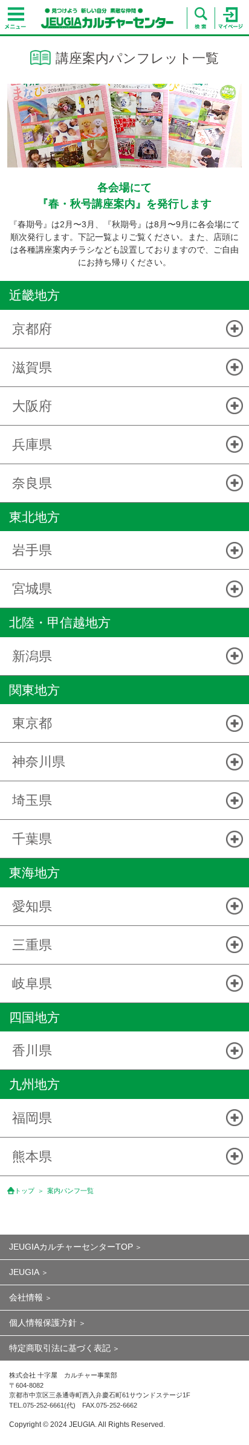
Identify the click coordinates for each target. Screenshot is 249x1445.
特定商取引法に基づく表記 (60, 1348)
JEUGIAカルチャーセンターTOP (71, 1246)
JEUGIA (24, 1272)
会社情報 (26, 1297)
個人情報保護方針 (43, 1322)
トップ (24, 1190)
